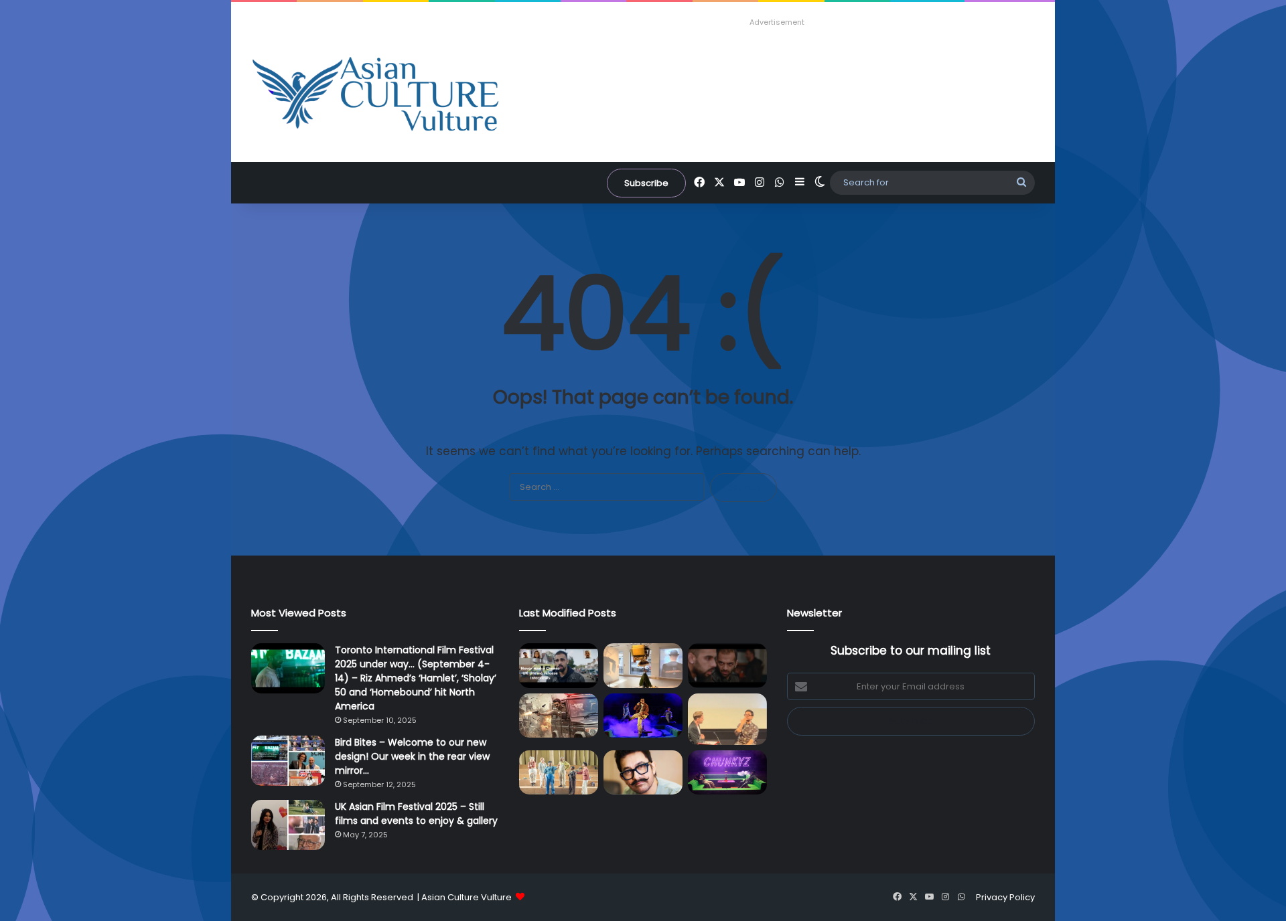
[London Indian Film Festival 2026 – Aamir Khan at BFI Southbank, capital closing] (643, 772)
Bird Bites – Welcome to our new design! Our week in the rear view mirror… (412, 756)
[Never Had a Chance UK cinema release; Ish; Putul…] (727, 665)
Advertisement (776, 22)
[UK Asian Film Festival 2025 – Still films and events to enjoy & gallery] (288, 825)
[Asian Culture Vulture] (375, 95)
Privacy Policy (1005, 897)
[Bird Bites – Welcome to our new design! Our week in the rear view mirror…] (288, 761)
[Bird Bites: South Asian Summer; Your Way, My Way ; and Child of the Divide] (727, 772)
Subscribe (646, 183)
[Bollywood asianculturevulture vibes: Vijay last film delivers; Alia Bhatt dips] (558, 715)
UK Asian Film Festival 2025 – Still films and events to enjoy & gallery (416, 813)
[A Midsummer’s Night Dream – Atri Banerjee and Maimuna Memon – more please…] (558, 772)
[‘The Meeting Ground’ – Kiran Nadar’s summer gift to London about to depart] (643, 665)
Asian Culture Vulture (466, 897)
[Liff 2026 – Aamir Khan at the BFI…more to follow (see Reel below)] (727, 719)
